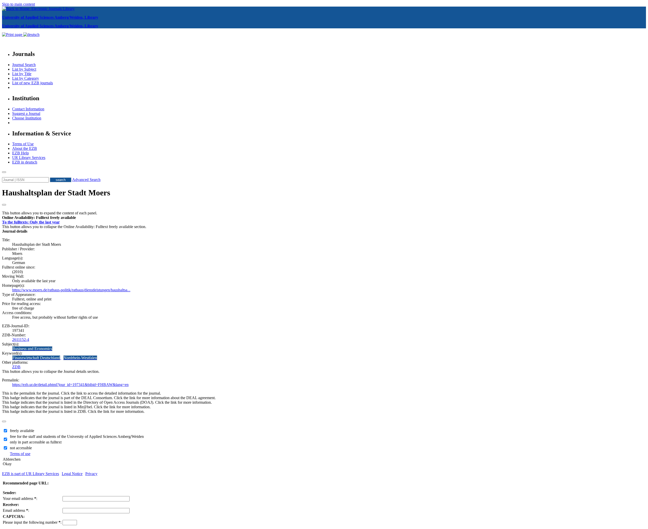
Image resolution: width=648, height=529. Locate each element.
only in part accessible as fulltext (36, 442)
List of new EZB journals (32, 83)
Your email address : (20, 498)
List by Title (21, 74)
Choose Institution (26, 118)
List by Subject (24, 69)
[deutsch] (31, 34)
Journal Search (24, 65)
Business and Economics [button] (32, 349)
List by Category (25, 78)
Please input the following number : (32, 522)
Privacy (91, 474)
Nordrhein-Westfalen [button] (80, 358)
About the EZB (24, 148)
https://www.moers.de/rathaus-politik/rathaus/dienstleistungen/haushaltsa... (71, 290)
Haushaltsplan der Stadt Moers (56, 192)
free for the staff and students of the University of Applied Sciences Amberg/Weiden (77, 436)
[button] (39, 217)
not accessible (21, 448)
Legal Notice (72, 474)
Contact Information (28, 109)
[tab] (324, 217)
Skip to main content (18, 4)
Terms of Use (23, 144)
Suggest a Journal (26, 113)
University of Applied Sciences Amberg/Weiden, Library (50, 17)
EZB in (24, 162)
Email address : (16, 510)
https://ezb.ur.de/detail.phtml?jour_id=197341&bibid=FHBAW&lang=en (70, 384)
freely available (22, 431)
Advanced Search (86, 179)
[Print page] (12, 34)
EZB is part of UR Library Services (30, 474)
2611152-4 (20, 339)
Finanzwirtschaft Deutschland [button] (36, 358)
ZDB (16, 367)
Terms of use (20, 454)
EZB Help (20, 153)
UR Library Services (28, 157)
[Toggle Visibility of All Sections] (4, 205)
